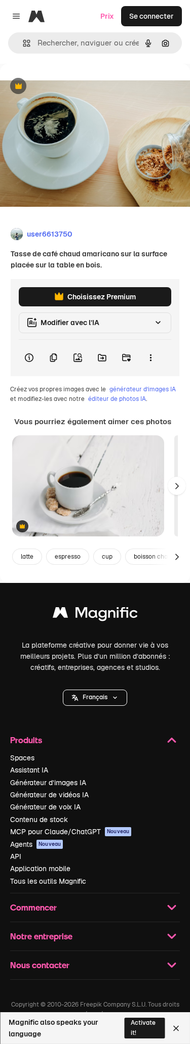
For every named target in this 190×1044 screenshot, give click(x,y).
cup (107, 557)
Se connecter (151, 16)
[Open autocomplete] (22, 43)
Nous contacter (39, 965)
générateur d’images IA (142, 389)
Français (95, 697)
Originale (67, 87)
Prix (107, 16)
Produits (26, 740)
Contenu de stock (39, 819)
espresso (68, 557)
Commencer (33, 907)
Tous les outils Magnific (48, 881)
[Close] (176, 1028)
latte (27, 557)
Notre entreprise (41, 936)
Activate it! (143, 1027)
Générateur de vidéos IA (49, 794)
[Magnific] (95, 615)
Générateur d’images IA (48, 782)
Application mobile (40, 868)
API (15, 856)
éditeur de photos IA (117, 399)
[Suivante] (177, 485)
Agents (35, 844)
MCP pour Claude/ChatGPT (69, 831)
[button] (95, 698)
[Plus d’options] (150, 358)
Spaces (22, 757)
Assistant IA (29, 770)
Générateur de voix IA (45, 806)
